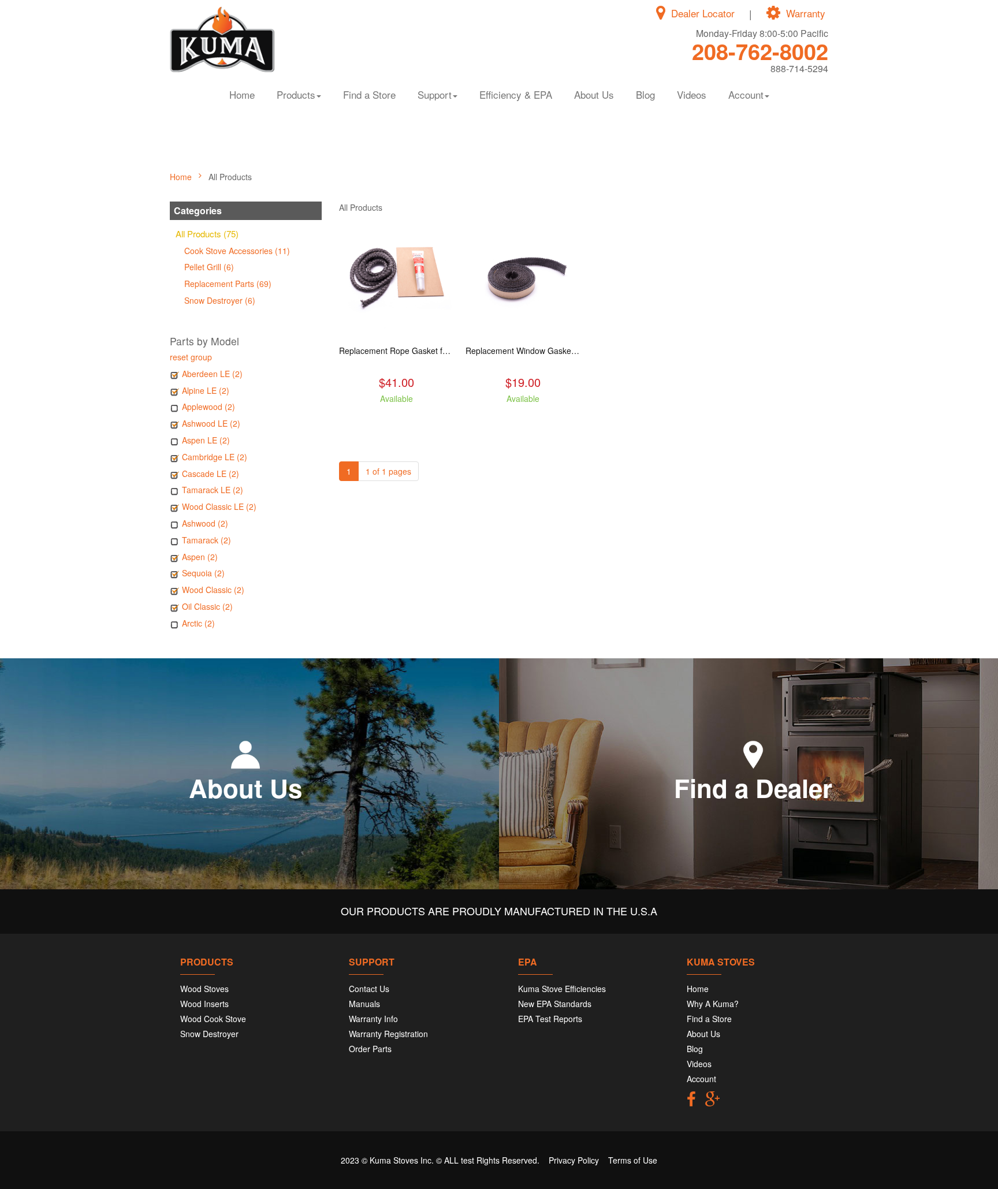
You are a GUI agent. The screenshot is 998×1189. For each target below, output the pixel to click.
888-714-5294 (799, 68)
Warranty (805, 13)
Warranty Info (373, 1018)
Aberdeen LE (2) (212, 373)
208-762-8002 (760, 51)
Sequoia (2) (203, 573)
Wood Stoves (204, 988)
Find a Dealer (753, 787)
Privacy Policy (574, 1160)
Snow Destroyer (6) (219, 300)
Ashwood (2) (205, 523)
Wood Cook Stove (213, 1018)
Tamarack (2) (206, 540)
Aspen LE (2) (206, 440)
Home (242, 94)
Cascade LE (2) (210, 473)
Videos (691, 94)
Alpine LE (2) (205, 390)
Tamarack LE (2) (212, 489)
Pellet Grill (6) (209, 267)
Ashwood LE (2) (211, 423)
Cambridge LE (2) (214, 457)
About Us (594, 94)
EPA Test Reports (550, 1018)
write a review (396, 419)
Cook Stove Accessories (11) (237, 250)
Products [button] (296, 94)
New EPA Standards (554, 1003)
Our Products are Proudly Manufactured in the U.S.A (499, 910)
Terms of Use (632, 1160)
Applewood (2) (208, 406)
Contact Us (369, 988)
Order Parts (370, 1048)
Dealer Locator (703, 13)
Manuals (364, 1003)
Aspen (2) (200, 556)
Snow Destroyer (209, 1033)
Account (701, 1078)
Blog (645, 94)
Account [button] (746, 94)
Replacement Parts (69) (227, 283)
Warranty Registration (388, 1033)
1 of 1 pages (388, 471)
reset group (191, 357)
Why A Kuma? (713, 1003)
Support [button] (435, 94)
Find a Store (369, 94)
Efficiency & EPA (515, 94)
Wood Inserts (204, 1003)
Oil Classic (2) (207, 606)
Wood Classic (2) (213, 589)
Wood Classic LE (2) (219, 506)
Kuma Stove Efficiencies (562, 988)
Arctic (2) (198, 623)
